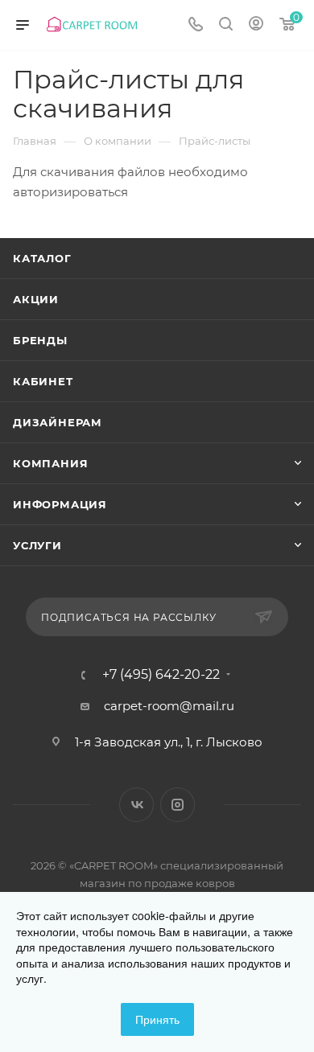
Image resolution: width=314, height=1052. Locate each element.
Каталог (42, 258)
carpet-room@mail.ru (169, 705)
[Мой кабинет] (256, 25)
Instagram (177, 804)
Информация (60, 504)
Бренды (40, 340)
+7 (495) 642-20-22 (161, 674)
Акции (36, 299)
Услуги (37, 545)
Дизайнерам (57, 422)
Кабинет (43, 381)
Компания (50, 463)
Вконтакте (136, 804)
